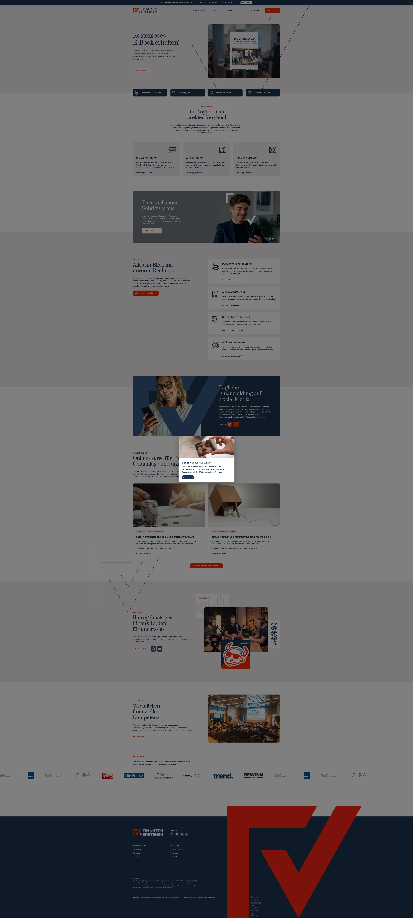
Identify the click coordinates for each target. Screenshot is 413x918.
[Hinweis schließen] (410, 2)
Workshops (254, 10)
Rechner (241, 10)
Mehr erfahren (246, 2)
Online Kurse (272, 10)
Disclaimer (176, 898)
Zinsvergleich (138, 849)
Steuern (229, 10)
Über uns (174, 853)
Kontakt (173, 857)
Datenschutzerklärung (188, 898)
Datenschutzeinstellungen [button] (206, 898)
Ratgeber (215, 10)
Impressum (168, 898)
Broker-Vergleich (198, 10)
